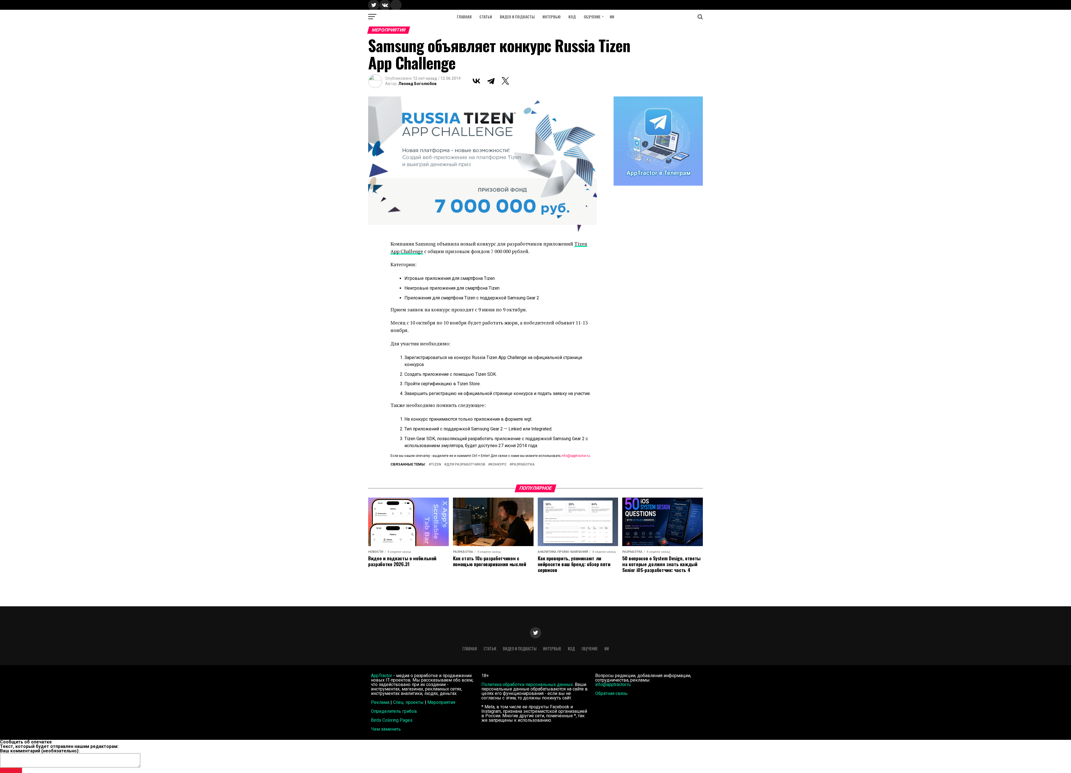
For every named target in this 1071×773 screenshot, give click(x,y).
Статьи (485, 17)
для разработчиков (465, 464)
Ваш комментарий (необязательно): (39, 750)
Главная (464, 17)
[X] (505, 81)
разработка (523, 464)
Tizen (436, 464)
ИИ (612, 17)
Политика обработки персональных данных (527, 684)
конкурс (498, 464)
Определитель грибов (394, 711)
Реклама (380, 702)
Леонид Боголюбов (417, 83)
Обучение (592, 17)
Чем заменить (386, 729)
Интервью (551, 17)
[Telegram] (491, 81)
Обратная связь (611, 693)
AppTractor (381, 675)
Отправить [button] (11, 770)
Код (572, 17)
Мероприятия (441, 702)
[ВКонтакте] (476, 81)
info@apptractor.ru (575, 456)
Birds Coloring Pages (392, 720)
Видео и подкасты (517, 17)
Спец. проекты (408, 702)
